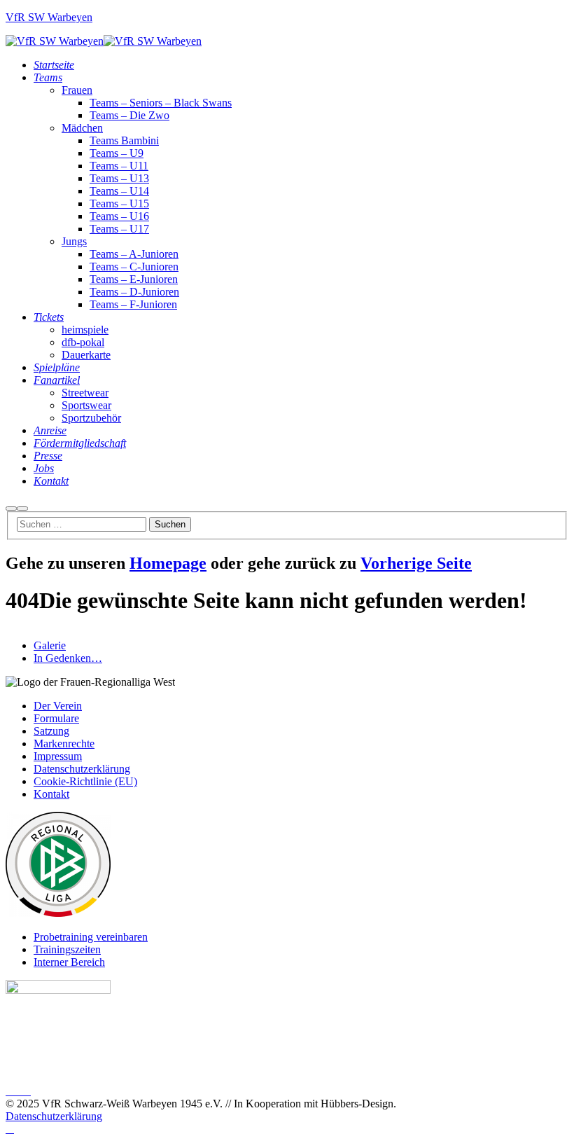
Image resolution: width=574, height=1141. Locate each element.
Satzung (51, 731)
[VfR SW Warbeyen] (55, 41)
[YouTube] (26, 1091)
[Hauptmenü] (22, 508)
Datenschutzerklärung (82, 769)
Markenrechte (64, 743)
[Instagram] (18, 1091)
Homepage (168, 563)
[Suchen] (11, 508)
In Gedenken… (68, 658)
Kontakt (51, 794)
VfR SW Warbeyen (49, 17)
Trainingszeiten (67, 949)
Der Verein (58, 706)
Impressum (58, 756)
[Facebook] (10, 1091)
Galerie (50, 645)
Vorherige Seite (416, 563)
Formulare (56, 718)
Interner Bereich (69, 962)
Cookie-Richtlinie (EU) (85, 781)
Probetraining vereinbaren (91, 937)
